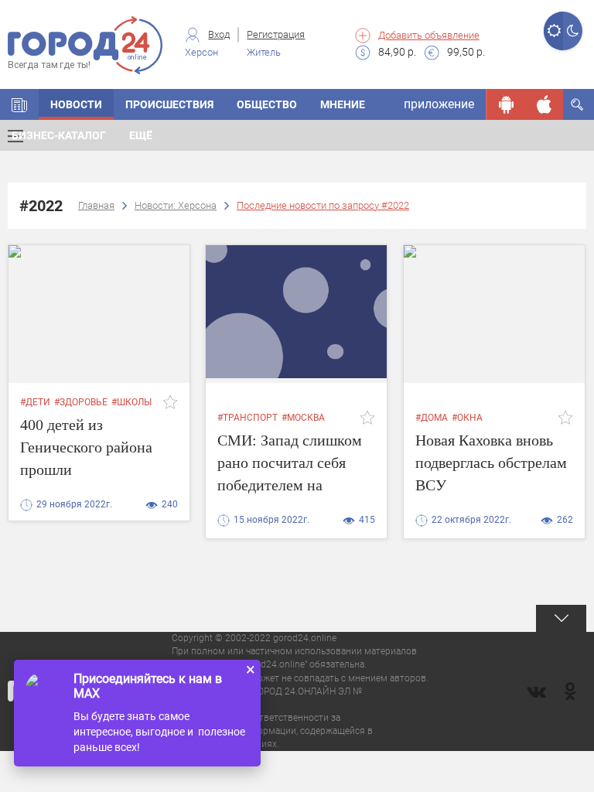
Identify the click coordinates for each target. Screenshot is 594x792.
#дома (431, 417)
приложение (439, 104)
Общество (267, 104)
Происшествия (169, 104)
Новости (76, 104)
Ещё (140, 135)
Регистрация (276, 34)
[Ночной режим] (572, 31)
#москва (303, 417)
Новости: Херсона (176, 205)
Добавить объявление (429, 35)
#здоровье (81, 402)
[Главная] (19, 104)
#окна (467, 417)
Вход (219, 34)
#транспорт (247, 417)
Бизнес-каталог (59, 135)
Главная (96, 205)
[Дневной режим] (553, 31)
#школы (131, 402)
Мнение (342, 104)
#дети (35, 402)
